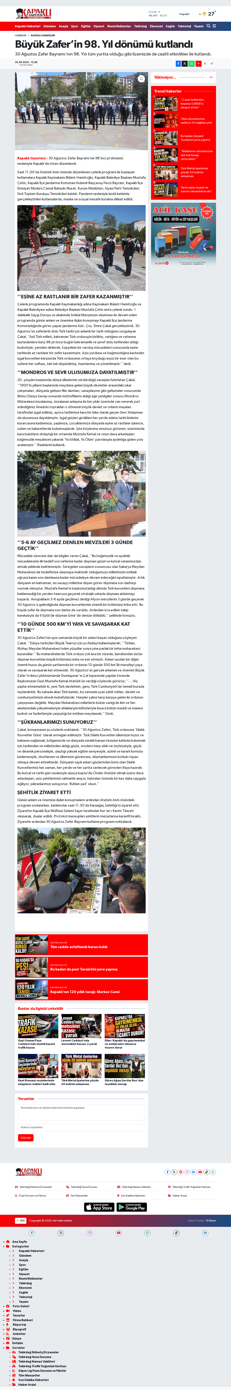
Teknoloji (184, 26)
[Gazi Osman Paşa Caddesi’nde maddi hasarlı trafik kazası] (38, 1026)
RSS (22, 1220)
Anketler (19, 1333)
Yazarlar (18, 1315)
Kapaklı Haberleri (27, 26)
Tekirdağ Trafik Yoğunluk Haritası (191, 1187)
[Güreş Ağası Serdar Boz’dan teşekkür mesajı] (125, 1065)
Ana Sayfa (19, 1241)
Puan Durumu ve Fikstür (32, 1195)
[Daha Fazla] (199, 64)
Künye (16, 1338)
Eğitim (86, 26)
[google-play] (132, 1207)
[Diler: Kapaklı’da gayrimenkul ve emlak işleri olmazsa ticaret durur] (125, 1026)
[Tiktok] (207, 1172)
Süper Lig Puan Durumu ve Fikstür (42, 1370)
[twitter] (61, 1233)
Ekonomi (156, 26)
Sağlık (170, 26)
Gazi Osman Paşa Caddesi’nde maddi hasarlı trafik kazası (36, 1044)
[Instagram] (187, 1172)
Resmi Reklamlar (119, 26)
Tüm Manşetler (79, 1195)
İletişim (17, 1343)
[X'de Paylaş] (185, 64)
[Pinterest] (181, 1172)
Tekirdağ (140, 26)
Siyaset (99, 26)
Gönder (26, 1137)
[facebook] (32, 1233)
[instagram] (89, 1233)
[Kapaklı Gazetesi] (33, 14)
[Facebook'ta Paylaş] (178, 64)
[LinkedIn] (194, 1172)
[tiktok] (176, 1233)
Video (16, 1310)
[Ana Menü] (213, 26)
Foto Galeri (20, 1306)
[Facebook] (168, 1172)
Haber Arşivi (180, 1195)
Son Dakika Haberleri (133, 1195)
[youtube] (119, 1233)
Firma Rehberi (22, 1320)
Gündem (49, 26)
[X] (174, 1172)
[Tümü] (211, 77)
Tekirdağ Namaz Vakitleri (136, 1187)
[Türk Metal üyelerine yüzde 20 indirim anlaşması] (81, 1065)
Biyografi (19, 1329)
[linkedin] (205, 1233)
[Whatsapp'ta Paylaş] (191, 64)
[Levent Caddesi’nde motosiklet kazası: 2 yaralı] (81, 1026)
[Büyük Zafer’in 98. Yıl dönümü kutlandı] (81, 111)
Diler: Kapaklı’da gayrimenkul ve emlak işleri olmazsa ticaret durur (125, 1044)
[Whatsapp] (213, 1172)
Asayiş (63, 26)
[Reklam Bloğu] (183, 235)
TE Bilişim (211, 1220)
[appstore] (99, 1207)
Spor (74, 26)
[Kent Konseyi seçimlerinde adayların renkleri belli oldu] (38, 1065)
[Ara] (209, 26)
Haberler (20, 35)
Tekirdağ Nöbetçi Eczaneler (35, 1187)
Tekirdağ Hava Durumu (84, 1187)
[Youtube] (200, 1172)
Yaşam (198, 26)
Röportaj (19, 1324)
